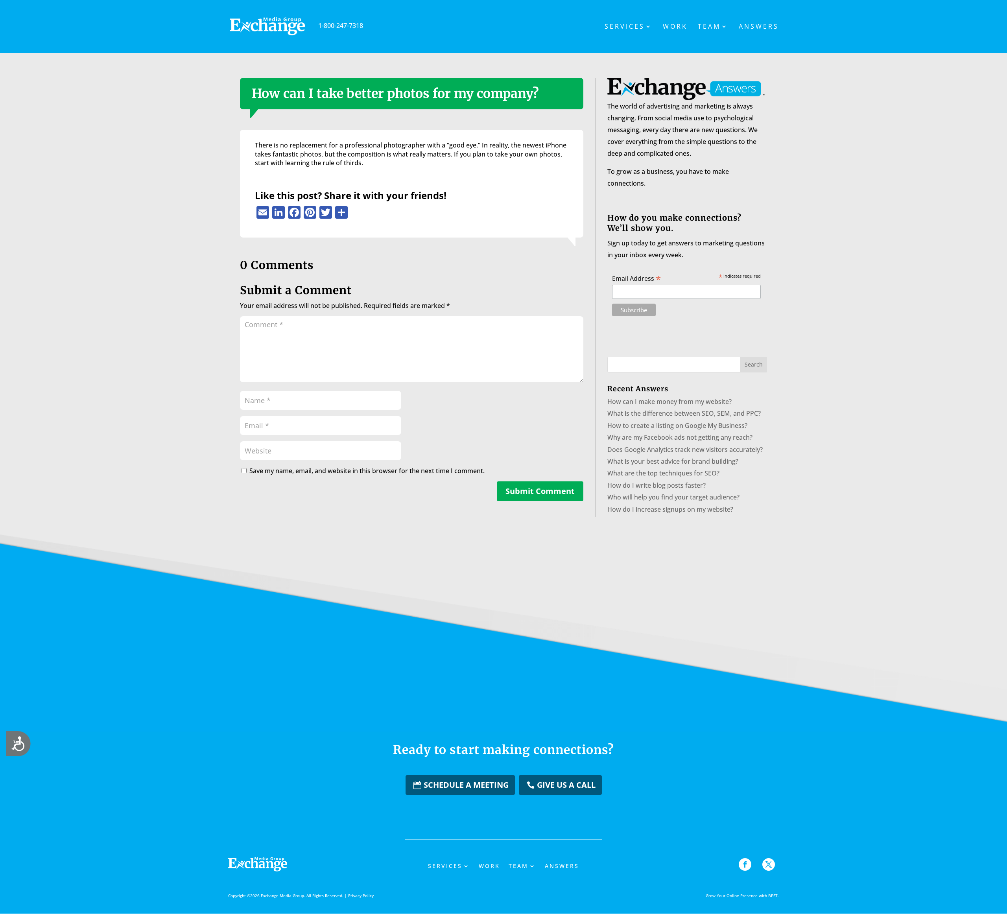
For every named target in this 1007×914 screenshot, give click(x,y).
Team (709, 27)
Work (675, 27)
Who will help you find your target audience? (673, 497)
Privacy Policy (361, 895)
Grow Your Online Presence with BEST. (742, 895)
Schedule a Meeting (466, 784)
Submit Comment (540, 491)
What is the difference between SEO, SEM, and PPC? (684, 413)
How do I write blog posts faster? (656, 485)
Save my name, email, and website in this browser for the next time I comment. (367, 470)
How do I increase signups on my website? (670, 509)
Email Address (636, 278)
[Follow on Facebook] (745, 864)
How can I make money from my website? (669, 401)
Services (625, 27)
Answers (759, 27)
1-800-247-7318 (340, 25)
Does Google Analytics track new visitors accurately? (685, 449)
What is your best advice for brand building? (672, 461)
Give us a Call (566, 784)
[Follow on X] (768, 864)
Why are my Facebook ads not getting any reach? (679, 437)
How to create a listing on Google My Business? (677, 425)
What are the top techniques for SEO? (663, 473)
